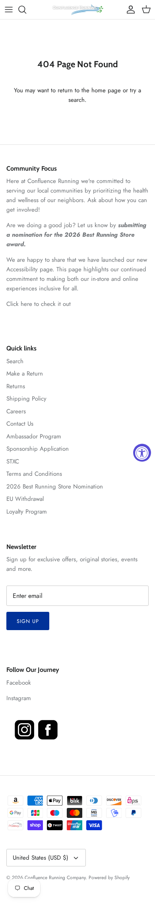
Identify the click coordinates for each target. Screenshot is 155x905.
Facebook (18, 682)
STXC (12, 461)
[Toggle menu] (8, 9)
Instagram (18, 698)
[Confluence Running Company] (77, 9)
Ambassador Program (33, 436)
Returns (15, 386)
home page (106, 90)
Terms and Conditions (34, 473)
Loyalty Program (26, 511)
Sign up (28, 621)
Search (14, 361)
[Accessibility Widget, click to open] (142, 452)
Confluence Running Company (55, 877)
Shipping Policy (26, 398)
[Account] (129, 9)
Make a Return (24, 373)
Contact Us (19, 423)
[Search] (26, 9)
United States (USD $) (40, 857)
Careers (16, 411)
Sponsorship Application (37, 448)
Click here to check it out (38, 304)
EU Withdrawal (25, 498)
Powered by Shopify (109, 877)
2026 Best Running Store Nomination (54, 486)
